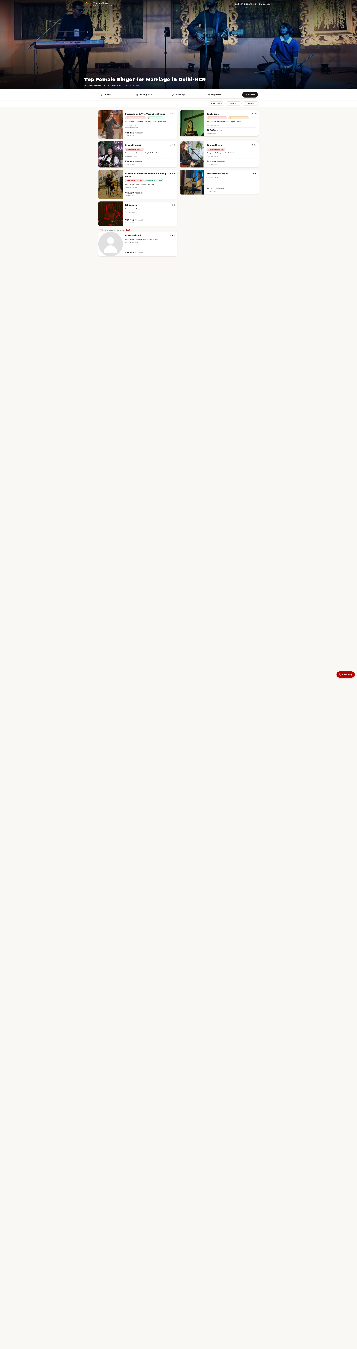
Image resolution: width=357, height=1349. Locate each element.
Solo (232, 103)
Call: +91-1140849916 (245, 4)
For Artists (264, 4)
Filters (251, 103)
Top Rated (215, 103)
